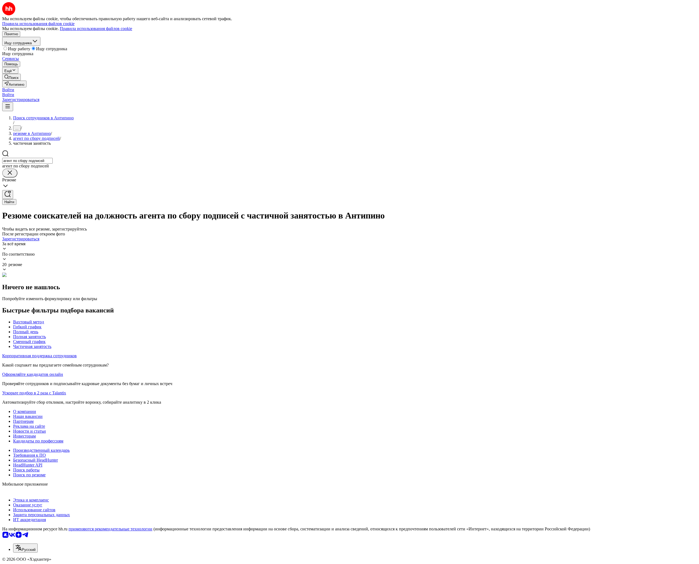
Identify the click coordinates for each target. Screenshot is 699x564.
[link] (11, 77)
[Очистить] (9, 173)
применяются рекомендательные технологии (110, 529)
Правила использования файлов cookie (96, 28)
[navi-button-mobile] (7, 106)
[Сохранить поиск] (7, 194)
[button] (8, 89)
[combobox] (27, 161)
